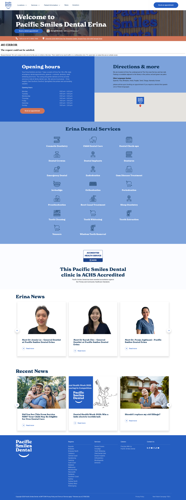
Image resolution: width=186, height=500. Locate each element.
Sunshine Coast (73, 476)
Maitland (71, 465)
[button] (17, 330)
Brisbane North (73, 451)
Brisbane (71, 449)
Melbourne (71, 467)
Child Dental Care (100, 453)
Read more (41, 344)
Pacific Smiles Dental (128, 449)
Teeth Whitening (99, 451)
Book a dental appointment (28, 31)
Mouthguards (98, 460)
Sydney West (72, 483)
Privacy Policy (51, 496)
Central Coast (72, 456)
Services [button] (34, 5)
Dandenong (72, 458)
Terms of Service (63, 496)
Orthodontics (98, 458)
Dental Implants (99, 456)
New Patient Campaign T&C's (161, 496)
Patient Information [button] (51, 5)
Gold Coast (72, 463)
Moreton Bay (72, 470)
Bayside (71, 446)
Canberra (71, 453)
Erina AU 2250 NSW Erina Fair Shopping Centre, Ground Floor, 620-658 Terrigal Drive (73, 39)
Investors (75, 5)
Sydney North (72, 481)
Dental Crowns (99, 446)
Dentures (97, 463)
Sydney (70, 479)
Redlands (71, 474)
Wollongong (72, 486)
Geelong (71, 460)
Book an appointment (166, 5)
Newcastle (71, 472)
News (66, 5)
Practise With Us (126, 446)
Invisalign (97, 449)
